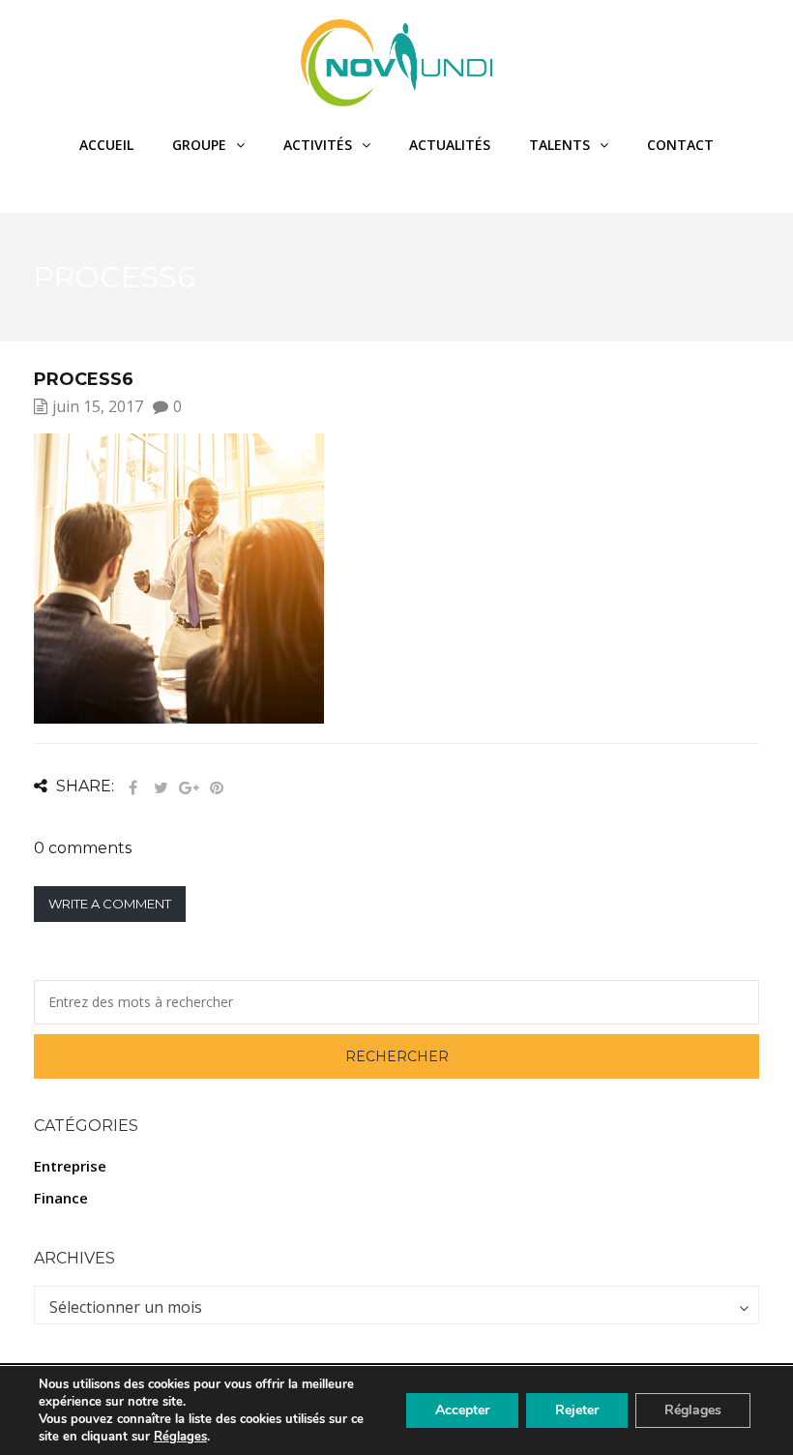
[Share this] (132, 788)
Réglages (180, 1436)
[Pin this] (216, 788)
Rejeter (577, 1410)
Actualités (449, 144)
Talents (559, 144)
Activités (317, 144)
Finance (61, 1197)
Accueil (106, 144)
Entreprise (70, 1165)
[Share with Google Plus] (188, 788)
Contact (680, 144)
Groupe (199, 144)
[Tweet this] (160, 788)
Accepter (462, 1410)
